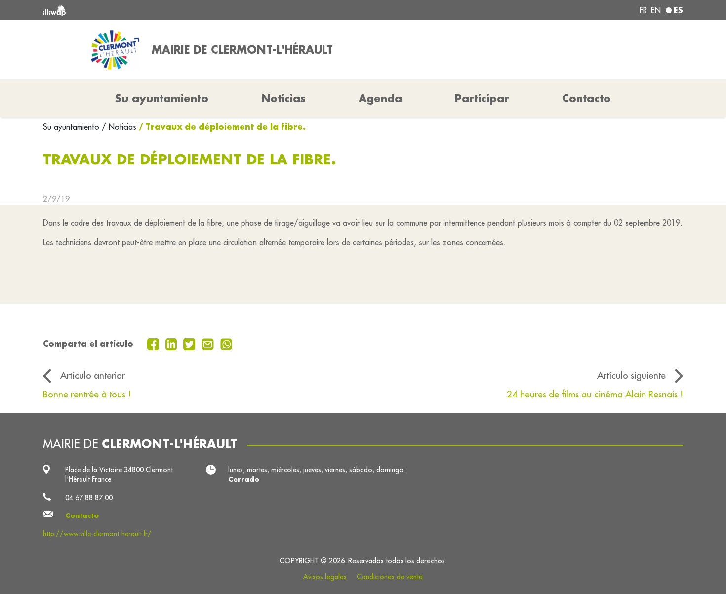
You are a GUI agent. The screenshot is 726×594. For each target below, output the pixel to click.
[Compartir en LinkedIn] (172, 343)
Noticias (283, 98)
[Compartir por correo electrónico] (209, 343)
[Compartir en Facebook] (154, 343)
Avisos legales (325, 576)
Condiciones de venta (390, 576)
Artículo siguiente (631, 375)
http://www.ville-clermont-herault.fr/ (97, 533)
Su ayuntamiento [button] (161, 98)
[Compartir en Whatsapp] (226, 343)
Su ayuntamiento (72, 127)
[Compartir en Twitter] (190, 343)
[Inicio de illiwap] (173, 10)
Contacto (586, 98)
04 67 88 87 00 (89, 497)
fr (643, 10)
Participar (482, 98)
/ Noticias (119, 127)
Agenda (380, 98)
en (656, 10)
